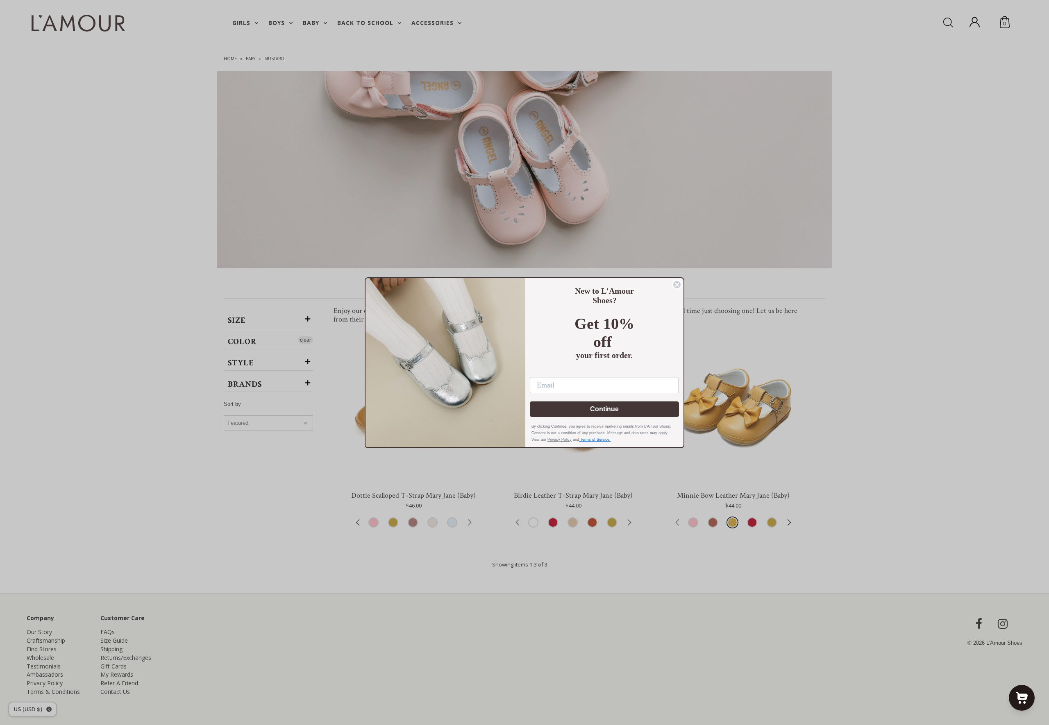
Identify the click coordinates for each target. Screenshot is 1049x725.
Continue (604, 409)
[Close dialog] (677, 285)
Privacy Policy (559, 439)
